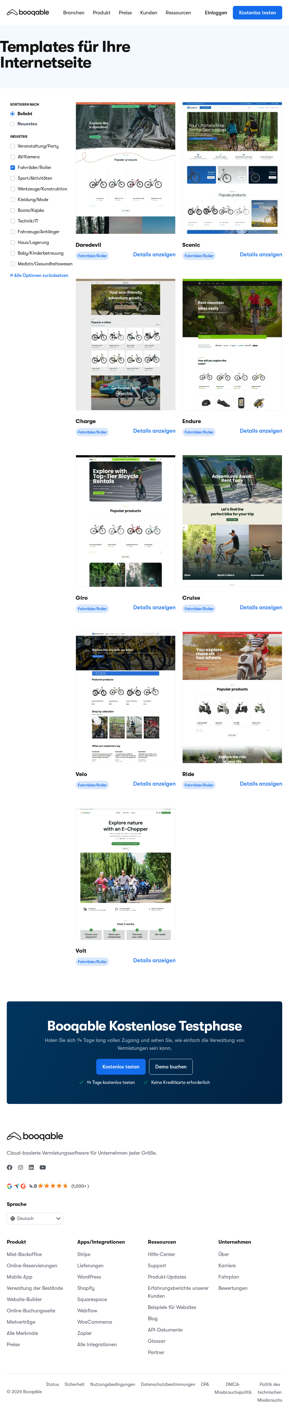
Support (157, 1265)
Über (223, 1254)
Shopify (86, 1288)
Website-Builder (24, 1299)
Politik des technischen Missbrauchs (269, 1392)
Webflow (87, 1310)
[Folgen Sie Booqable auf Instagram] (20, 1168)
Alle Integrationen (97, 1344)
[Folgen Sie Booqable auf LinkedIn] (31, 1168)
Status (52, 1384)
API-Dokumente (165, 1330)
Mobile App (19, 1277)
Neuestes (27, 123)
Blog (153, 1318)
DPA (205, 1384)
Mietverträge (21, 1322)
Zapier (84, 1333)
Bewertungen (233, 1288)
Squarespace (92, 1299)
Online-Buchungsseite (31, 1310)
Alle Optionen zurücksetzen (41, 275)
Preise (125, 12)
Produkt (101, 12)
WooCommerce (94, 1322)
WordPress (89, 1277)
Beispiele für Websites (172, 1307)
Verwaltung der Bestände (35, 1288)
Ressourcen (178, 12)
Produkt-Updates (167, 1277)
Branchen (73, 12)
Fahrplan (228, 1277)
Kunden (148, 12)
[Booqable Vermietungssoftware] (28, 12)
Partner (156, 1352)
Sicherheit (75, 1384)
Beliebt (24, 113)
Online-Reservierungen (32, 1265)
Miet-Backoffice (24, 1254)
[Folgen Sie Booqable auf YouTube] (43, 1168)
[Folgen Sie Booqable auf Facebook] (9, 1168)
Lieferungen (90, 1265)
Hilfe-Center (161, 1254)
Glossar (156, 1341)
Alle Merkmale (22, 1333)
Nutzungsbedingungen (112, 1384)
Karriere (227, 1265)
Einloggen (216, 12)
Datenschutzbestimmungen (168, 1384)
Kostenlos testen (257, 12)
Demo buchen (171, 1067)
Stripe (83, 1254)
